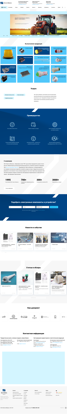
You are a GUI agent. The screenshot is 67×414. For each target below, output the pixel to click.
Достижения (25, 395)
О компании (10, 7)
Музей (59, 7)
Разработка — (62, 407)
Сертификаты (26, 400)
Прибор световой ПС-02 (6, 286)
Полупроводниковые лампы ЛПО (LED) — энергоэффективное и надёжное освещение (57, 287)
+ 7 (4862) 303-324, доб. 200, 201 (22, 3)
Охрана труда (25, 403)
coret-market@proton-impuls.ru (57, 342)
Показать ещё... (33, 297)
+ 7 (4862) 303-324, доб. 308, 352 (50, 3)
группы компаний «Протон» (12, 167)
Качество (25, 401)
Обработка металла (9, 98)
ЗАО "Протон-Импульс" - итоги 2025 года (24, 245)
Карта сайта (57, 395)
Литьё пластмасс (20, 94)
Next (7, 35)
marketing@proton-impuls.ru (22, 4)
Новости (33, 7)
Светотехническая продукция (17, 393)
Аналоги (27, 7)
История (25, 393)
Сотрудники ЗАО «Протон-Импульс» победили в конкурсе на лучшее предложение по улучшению (41, 245)
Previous (4, 35)
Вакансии (39, 7)
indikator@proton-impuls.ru (56, 347)
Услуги (16, 7)
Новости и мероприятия (38, 392)
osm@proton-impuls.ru (39, 346)
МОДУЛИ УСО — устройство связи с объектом (41, 287)
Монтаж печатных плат (9, 94)
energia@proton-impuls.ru (35, 4)
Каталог (4, 7)
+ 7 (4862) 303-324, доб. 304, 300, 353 (37, 3)
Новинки (21, 7)
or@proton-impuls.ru (22, 343)
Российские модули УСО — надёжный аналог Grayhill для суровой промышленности (8, 245)
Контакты (53, 7)
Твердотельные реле (16, 392)
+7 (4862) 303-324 (35, 407)
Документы (46, 7)
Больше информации (9, 188)
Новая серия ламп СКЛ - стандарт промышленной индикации (24, 287)
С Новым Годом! (55, 244)
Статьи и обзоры (37, 393)
